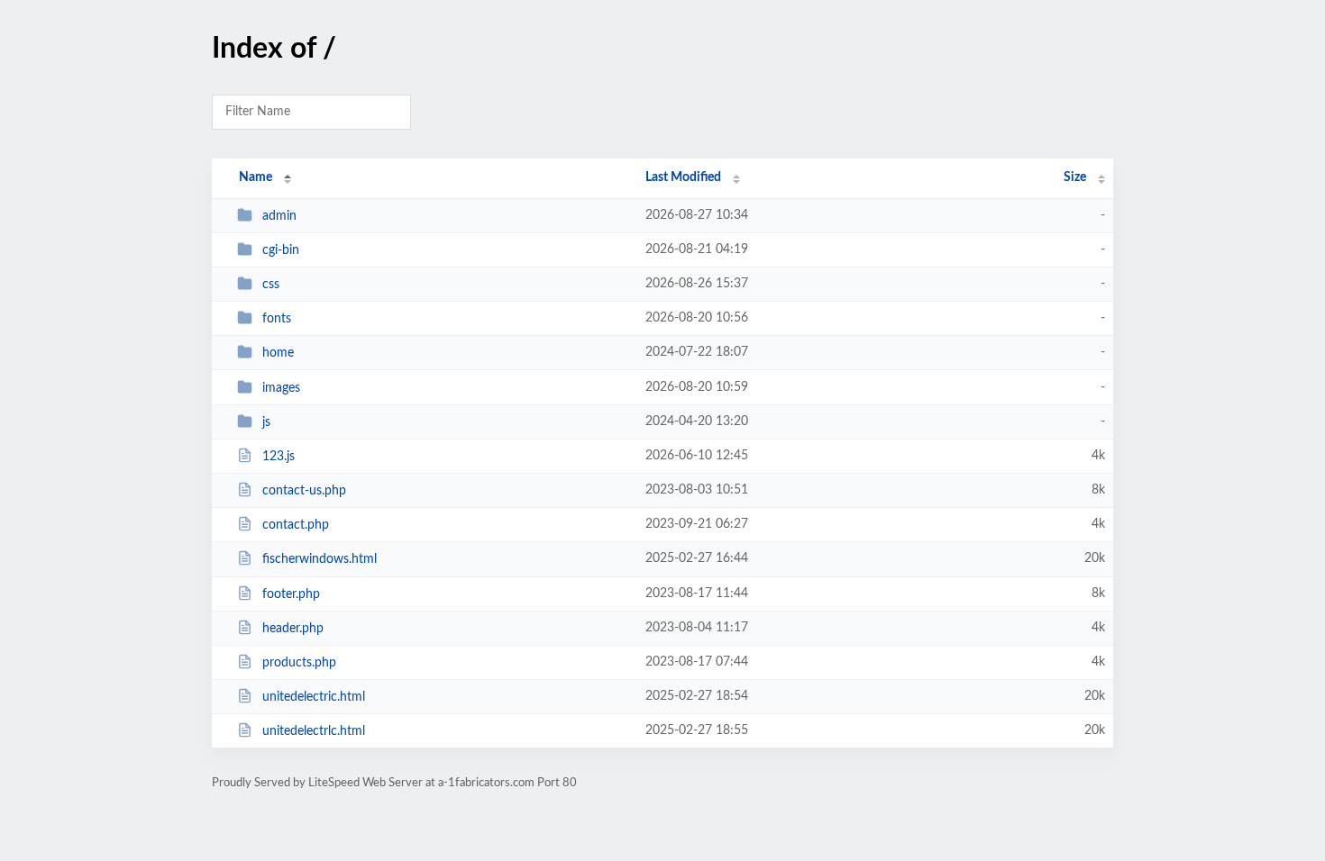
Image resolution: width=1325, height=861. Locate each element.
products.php (299, 663)
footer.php (291, 594)
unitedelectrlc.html (313, 731)
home (278, 353)
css (270, 284)
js (266, 422)
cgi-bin (280, 250)
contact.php (295, 525)
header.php (293, 628)
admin (279, 216)
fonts (276, 319)
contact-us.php (304, 491)
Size (1075, 177)
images (281, 388)
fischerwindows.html (319, 559)
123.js (278, 456)
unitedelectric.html (313, 697)
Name (255, 177)
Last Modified (683, 177)
